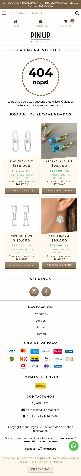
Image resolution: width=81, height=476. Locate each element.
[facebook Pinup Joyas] (46, 291)
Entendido (40, 469)
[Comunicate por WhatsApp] (73, 445)
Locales (41, 320)
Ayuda (40, 327)
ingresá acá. (65, 438)
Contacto (40, 334)
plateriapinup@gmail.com (43, 410)
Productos (40, 314)
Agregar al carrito (59, 265)
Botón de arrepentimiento (41, 441)
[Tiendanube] (40, 449)
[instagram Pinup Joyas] (34, 291)
